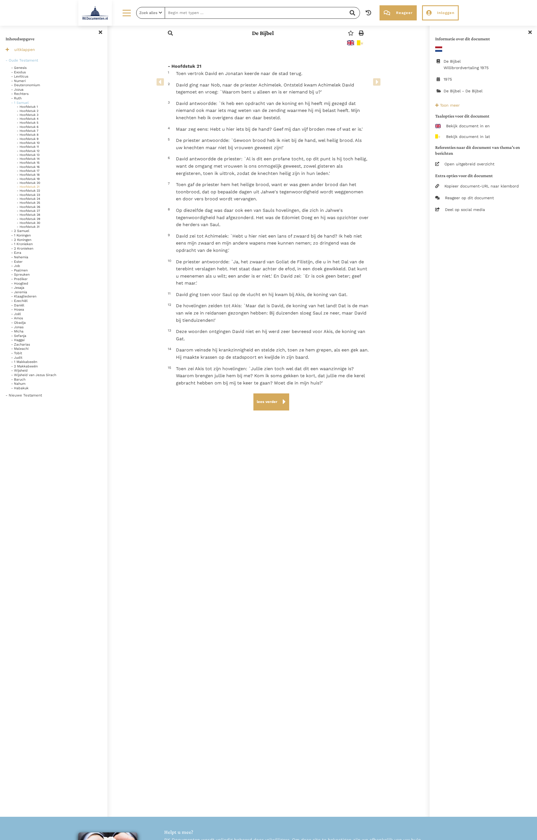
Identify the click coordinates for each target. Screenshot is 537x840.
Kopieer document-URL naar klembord (481, 186)
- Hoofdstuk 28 (28, 215)
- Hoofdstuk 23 (28, 195)
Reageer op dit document (469, 198)
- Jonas (17, 327)
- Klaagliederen (23, 296)
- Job (15, 266)
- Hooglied (19, 283)
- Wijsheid (19, 370)
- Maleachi (20, 349)
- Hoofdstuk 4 (28, 119)
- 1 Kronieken (22, 244)
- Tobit (16, 353)
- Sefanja (18, 336)
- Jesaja (17, 288)
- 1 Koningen (21, 235)
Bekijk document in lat (468, 136)
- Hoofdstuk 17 (28, 171)
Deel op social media (465, 209)
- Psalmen (19, 270)
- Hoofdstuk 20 (28, 183)
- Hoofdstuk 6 (28, 127)
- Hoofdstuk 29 (28, 219)
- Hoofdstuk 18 (28, 175)
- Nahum (18, 384)
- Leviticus (19, 76)
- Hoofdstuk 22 (28, 191)
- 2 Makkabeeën (24, 366)
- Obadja (18, 323)
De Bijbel (263, 33)
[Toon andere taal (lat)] (360, 42)
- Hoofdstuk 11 (28, 147)
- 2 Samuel (20, 231)
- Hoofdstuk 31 (28, 227)
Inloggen (445, 13)
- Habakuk (20, 388)
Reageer (404, 13)
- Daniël (17, 305)
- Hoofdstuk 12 (28, 151)
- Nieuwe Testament (24, 395)
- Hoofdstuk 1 (27, 107)
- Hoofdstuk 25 (28, 203)
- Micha (17, 331)
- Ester (17, 262)
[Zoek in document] (170, 33)
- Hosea (17, 309)
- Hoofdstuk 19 (28, 179)
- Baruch (18, 379)
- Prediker (19, 279)
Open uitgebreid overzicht (469, 164)
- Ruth (16, 98)
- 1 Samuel (20, 103)
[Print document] (361, 33)
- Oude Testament (22, 60)
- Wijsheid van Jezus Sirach (33, 375)
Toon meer (449, 105)
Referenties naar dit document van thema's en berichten (477, 150)
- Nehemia (19, 257)
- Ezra (16, 253)
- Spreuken (20, 274)
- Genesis (19, 68)
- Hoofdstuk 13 (28, 155)
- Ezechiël (19, 301)
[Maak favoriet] (351, 33)
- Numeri (18, 81)
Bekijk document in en (468, 126)
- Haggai (18, 340)
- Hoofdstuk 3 (27, 115)
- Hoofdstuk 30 (28, 223)
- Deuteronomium (25, 85)
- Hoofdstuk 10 (28, 143)
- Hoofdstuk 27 (28, 211)
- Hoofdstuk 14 (28, 159)
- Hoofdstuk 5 (27, 123)
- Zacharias (20, 344)
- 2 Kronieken (22, 248)
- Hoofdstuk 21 (28, 187)
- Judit (16, 358)
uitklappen (24, 49)
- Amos (17, 318)
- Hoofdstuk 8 (28, 135)
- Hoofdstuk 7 (27, 131)
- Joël (16, 314)
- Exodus (18, 72)
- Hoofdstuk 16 (28, 167)
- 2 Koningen (21, 240)
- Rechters (20, 94)
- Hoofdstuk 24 (28, 199)
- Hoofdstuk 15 (28, 163)
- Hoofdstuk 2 (27, 111)
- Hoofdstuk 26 (28, 207)
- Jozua (17, 89)
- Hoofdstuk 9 (28, 139)
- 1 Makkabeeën (24, 362)
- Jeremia (19, 292)
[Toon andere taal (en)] (350, 42)
